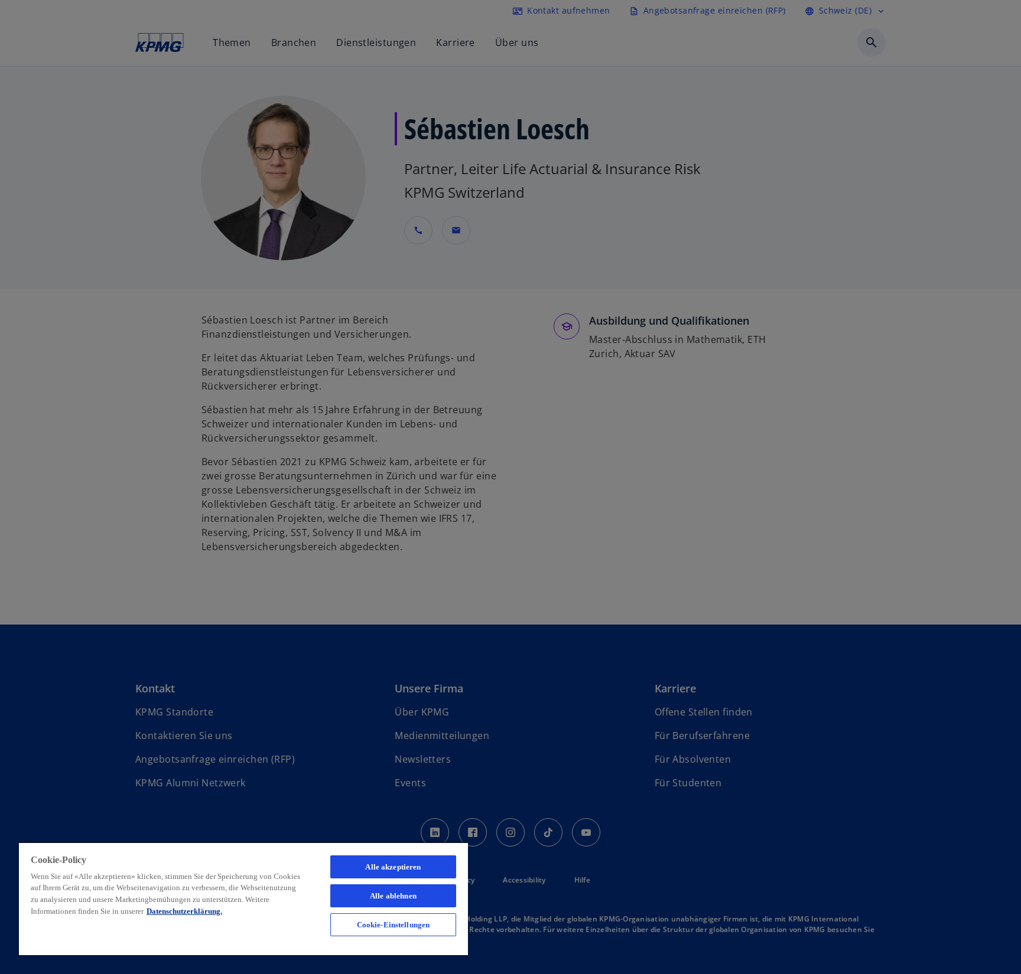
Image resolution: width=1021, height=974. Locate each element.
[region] (243, 898)
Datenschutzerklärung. (184, 911)
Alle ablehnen (393, 895)
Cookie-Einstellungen (393, 924)
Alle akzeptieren (393, 866)
